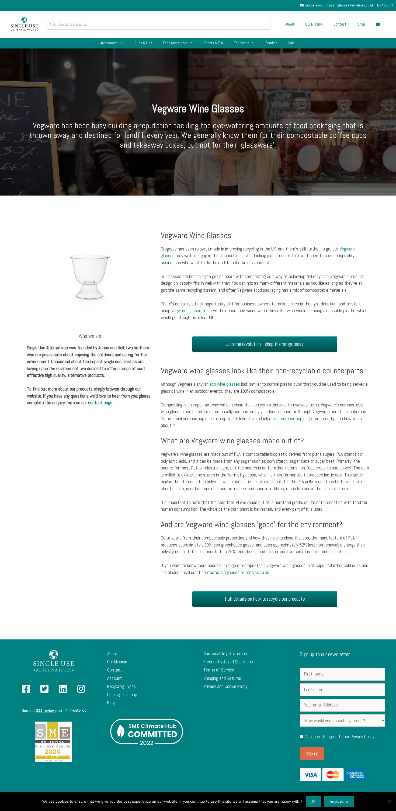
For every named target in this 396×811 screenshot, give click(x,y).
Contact (340, 24)
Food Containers (175, 43)
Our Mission (314, 24)
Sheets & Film (214, 43)
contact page (100, 403)
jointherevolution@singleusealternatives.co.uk (339, 5)
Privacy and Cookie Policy (225, 686)
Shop (361, 24)
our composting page (293, 419)
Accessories (109, 43)
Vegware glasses (186, 311)
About (289, 24)
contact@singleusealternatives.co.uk (235, 572)
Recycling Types (121, 686)
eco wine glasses (225, 384)
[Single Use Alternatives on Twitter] (44, 690)
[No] (389, 801)
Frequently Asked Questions (228, 662)
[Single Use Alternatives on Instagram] (81, 690)
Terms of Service (218, 670)
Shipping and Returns (222, 678)
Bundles (271, 43)
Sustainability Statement (226, 653)
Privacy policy (338, 801)
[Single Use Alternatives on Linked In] (62, 690)
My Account (385, 5)
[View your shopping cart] (377, 24)
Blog (111, 703)
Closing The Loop (122, 695)
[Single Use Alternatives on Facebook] (26, 690)
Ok (313, 801)
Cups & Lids (143, 43)
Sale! (292, 43)
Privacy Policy (362, 737)
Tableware (241, 43)
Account (114, 678)
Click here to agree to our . (339, 737)
